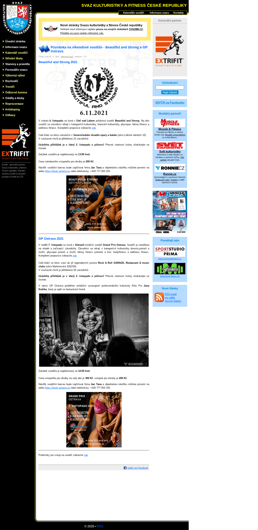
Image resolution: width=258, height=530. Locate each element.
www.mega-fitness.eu (170, 276)
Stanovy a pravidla (17, 64)
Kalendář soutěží (16, 52)
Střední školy (14, 58)
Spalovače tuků (162, 180)
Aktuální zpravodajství (175, 135)
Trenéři (10, 86)
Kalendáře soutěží (133, 12)
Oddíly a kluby (14, 98)
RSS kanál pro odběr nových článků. (173, 297)
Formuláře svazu (16, 69)
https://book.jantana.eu (57, 171)
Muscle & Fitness (169, 129)
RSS (100, 526)
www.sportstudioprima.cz (169, 259)
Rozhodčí (11, 81)
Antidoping (12, 109)
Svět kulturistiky (170, 151)
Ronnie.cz (169, 174)
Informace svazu (16, 47)
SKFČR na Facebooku (169, 102)
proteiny (174, 180)
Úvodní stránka (15, 41)
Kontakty (178, 12)
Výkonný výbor (15, 75)
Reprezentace (14, 103)
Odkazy (10, 115)
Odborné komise (16, 92)
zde (94, 127)
